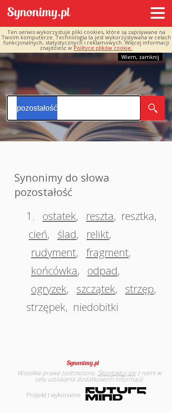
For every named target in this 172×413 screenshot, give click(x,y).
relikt (97, 234)
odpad (102, 270)
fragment (107, 252)
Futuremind (116, 394)
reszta (100, 215)
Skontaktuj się (116, 372)
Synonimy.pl (39, 13)
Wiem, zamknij (140, 56)
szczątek (95, 288)
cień (38, 234)
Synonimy (86, 363)
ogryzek (48, 288)
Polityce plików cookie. (103, 47)
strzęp (139, 288)
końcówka (54, 270)
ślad (66, 234)
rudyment (53, 252)
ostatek (59, 215)
